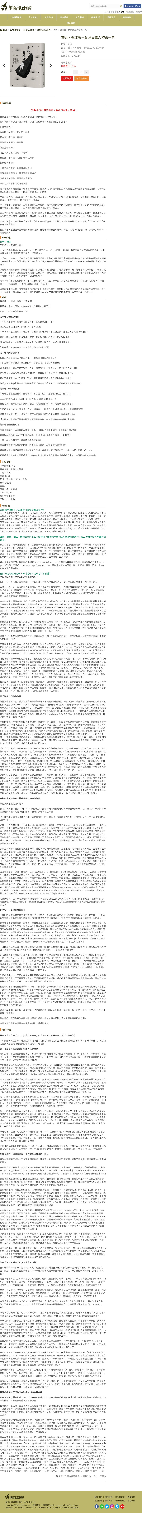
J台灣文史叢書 (43, 29)
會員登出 (130, 12)
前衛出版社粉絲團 (133, 6)
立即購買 (67, 78)
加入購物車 (81, 78)
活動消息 (111, 17)
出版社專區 (16, 17)
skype (117, 1506)
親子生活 (95, 17)
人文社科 (33, 17)
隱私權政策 (120, 1497)
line (102, 1506)
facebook (97, 1506)
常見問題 (98, 1501)
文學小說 (48, 17)
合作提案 (108, 1501)
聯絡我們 (131, 1501)
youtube (122, 1506)
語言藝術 (64, 17)
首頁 (5, 29)
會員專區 (120, 12)
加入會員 (71, 23)
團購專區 (131, 1497)
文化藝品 (80, 17)
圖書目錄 (127, 17)
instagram (112, 1506)
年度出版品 (120, 1501)
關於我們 (98, 1497)
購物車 (139, 12)
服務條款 (108, 1497)
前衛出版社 (28, 29)
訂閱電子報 (109, 12)
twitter (107, 1506)
